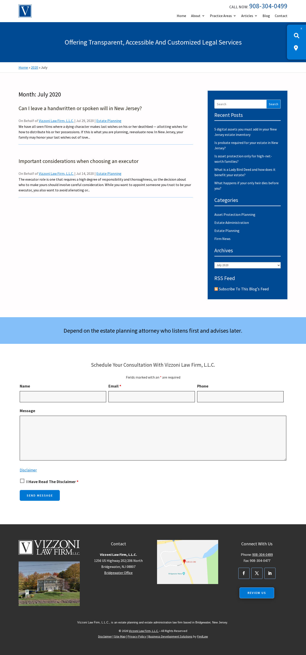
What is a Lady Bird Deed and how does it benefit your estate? (245, 172)
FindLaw (202, 636)
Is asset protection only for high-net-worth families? (243, 159)
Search (273, 104)
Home (181, 15)
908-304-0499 (268, 6)
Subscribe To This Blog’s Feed (244, 288)
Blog (266, 15)
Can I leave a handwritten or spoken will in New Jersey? (80, 108)
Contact (281, 15)
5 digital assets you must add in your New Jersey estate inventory (245, 132)
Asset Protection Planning (234, 214)
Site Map (120, 636)
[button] (301, 622)
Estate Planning (108, 120)
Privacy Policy (137, 636)
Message (27, 410)
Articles (247, 15)
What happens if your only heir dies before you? (246, 186)
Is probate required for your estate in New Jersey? (246, 145)
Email (114, 386)
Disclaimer (28, 470)
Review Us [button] (257, 593)
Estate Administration (231, 222)
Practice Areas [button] (221, 15)
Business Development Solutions (170, 636)
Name (25, 386)
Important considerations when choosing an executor (78, 161)
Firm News (222, 238)
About (195, 15)
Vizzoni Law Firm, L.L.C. (56, 120)
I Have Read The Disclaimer (52, 481)
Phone (202, 386)
